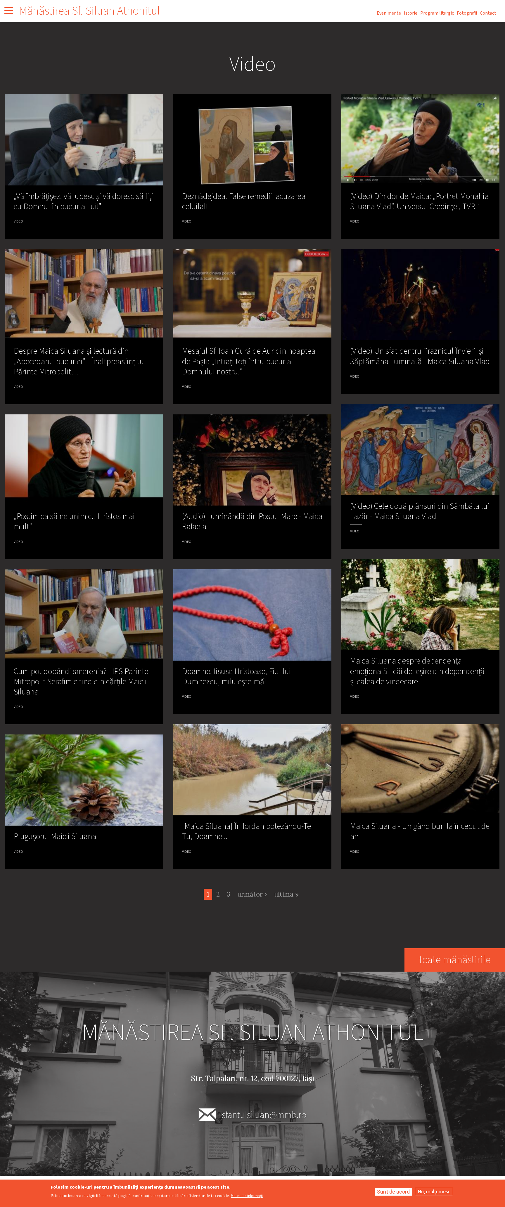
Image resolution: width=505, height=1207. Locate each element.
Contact (488, 13)
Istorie (410, 13)
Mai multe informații (247, 1196)
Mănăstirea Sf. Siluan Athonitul (89, 11)
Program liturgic (437, 13)
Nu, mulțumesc (434, 1191)
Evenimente (389, 13)
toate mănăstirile (454, 959)
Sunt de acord (393, 1192)
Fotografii (467, 13)
